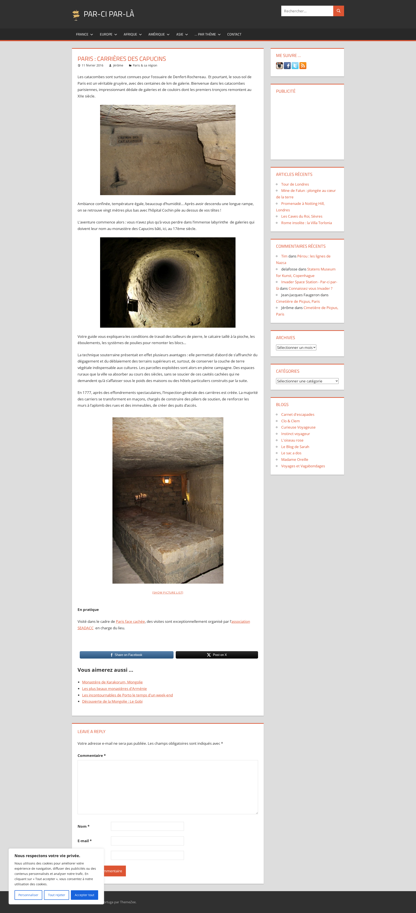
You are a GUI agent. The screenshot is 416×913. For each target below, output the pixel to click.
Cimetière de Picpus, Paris (298, 301)
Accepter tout (84, 895)
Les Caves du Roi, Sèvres (301, 216)
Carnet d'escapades (297, 414)
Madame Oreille (294, 459)
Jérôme (118, 65)
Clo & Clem (290, 420)
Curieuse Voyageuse (298, 427)
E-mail (85, 840)
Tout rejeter (56, 895)
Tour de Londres (295, 184)
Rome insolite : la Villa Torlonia (306, 222)
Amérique (156, 34)
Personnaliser (28, 895)
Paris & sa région (145, 65)
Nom (83, 826)
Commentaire (92, 755)
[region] (56, 876)
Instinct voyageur (295, 433)
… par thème (205, 34)
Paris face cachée (130, 621)
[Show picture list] (167, 592)
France (82, 34)
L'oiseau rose (292, 440)
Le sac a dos (291, 452)
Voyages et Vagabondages (303, 465)
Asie (179, 34)
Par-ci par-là (109, 14)
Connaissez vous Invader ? (310, 288)
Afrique (130, 34)
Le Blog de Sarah (295, 446)
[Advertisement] (307, 125)
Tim (284, 256)
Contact (234, 34)
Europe (106, 34)
